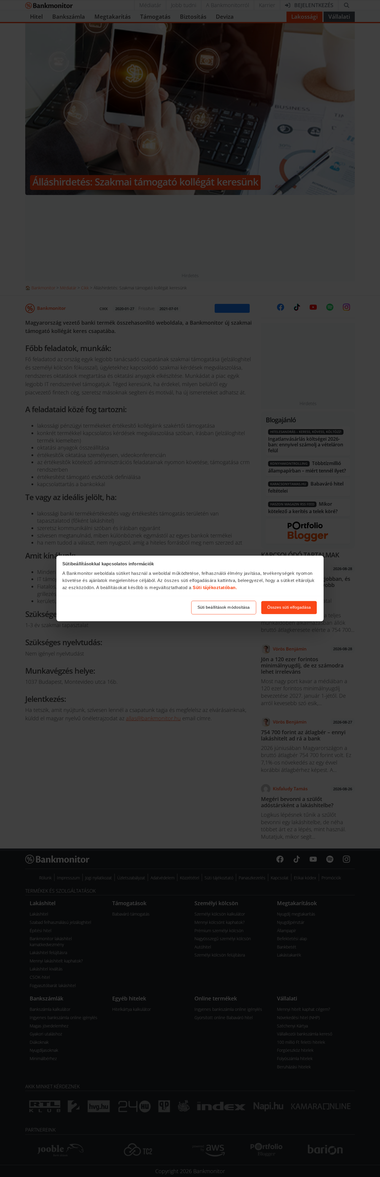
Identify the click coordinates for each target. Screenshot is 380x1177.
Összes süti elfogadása (289, 607)
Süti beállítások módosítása (223, 607)
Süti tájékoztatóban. (215, 587)
